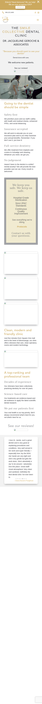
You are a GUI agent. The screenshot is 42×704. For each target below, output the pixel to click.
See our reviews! (21, 426)
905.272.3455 (9, 12)
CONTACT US (20, 7)
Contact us (18, 233)
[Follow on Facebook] (35, 12)
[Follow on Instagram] (38, 12)
